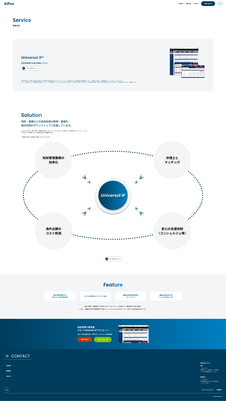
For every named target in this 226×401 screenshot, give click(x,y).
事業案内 (8, 371)
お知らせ (8, 376)
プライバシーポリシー (208, 390)
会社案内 (8, 366)
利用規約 (219, 390)
